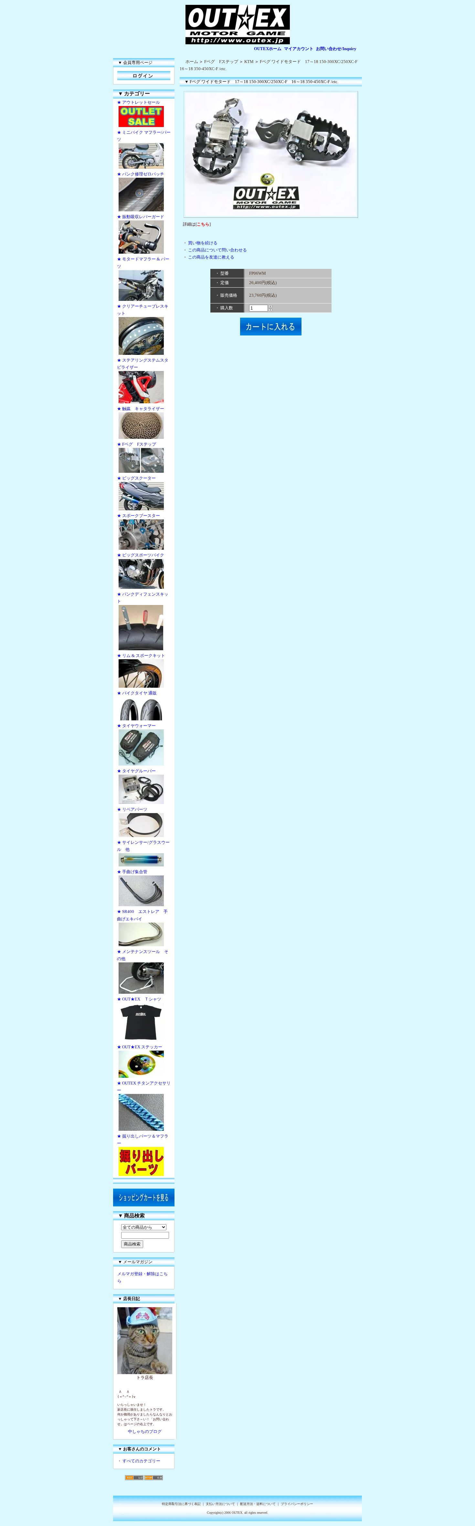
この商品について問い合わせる (217, 250)
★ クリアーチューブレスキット (142, 310)
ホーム (191, 61)
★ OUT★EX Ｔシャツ (139, 999)
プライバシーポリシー (297, 1504)
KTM (249, 61)
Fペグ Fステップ (221, 61)
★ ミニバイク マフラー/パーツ (144, 136)
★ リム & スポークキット (141, 655)
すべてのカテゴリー (141, 1460)
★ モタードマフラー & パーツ (143, 263)
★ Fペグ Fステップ (136, 444)
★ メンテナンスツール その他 (142, 955)
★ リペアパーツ (132, 809)
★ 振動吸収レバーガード (140, 216)
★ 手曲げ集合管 (134, 871)
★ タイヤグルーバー (136, 770)
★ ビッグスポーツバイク (140, 555)
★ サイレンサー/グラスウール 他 (143, 846)
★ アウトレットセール (138, 102)
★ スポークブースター (138, 515)
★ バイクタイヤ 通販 (137, 693)
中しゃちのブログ (145, 1431)
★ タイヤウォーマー (136, 725)
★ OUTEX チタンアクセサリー (144, 1087)
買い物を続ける (202, 242)
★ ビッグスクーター (136, 478)
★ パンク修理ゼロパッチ (140, 174)
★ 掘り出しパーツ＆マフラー (142, 1140)
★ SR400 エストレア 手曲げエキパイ (142, 915)
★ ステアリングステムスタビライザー (142, 364)
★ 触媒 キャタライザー (140, 408)
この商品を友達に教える (211, 257)
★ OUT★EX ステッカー (139, 1046)
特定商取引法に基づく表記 (181, 1504)
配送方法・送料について (258, 1504)
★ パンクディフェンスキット (142, 598)
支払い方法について (220, 1504)
